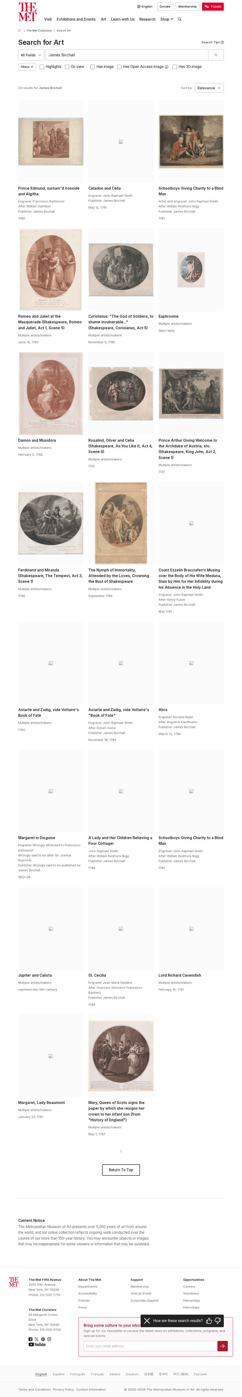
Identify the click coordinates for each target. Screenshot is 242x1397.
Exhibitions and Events (76, 19)
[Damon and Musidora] (50, 393)
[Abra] (191, 663)
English (41, 1374)
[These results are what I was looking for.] (209, 1321)
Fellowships (191, 1300)
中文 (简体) (180, 1374)
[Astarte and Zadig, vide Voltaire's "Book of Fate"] (121, 663)
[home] (20, 31)
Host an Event (141, 1293)
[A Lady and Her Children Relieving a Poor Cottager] (121, 791)
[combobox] (127, 54)
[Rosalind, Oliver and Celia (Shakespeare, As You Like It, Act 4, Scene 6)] (121, 393)
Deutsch (132, 1374)
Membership (187, 6)
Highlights (53, 66)
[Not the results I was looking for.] (217, 1321)
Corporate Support (145, 1300)
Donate (165, 6)
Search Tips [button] (211, 42)
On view (77, 66)
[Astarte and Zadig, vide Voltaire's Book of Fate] (50, 663)
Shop (164, 19)
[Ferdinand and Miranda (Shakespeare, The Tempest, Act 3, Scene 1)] (50, 523)
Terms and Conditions (34, 1389)
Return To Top (121, 1170)
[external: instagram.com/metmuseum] (49, 1339)
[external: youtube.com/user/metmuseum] (37, 1344)
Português (77, 1374)
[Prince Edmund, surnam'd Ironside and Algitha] (50, 141)
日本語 (148, 1374)
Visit (48, 19)
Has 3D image (190, 66)
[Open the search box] (180, 19)
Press (82, 1307)
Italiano (115, 1374)
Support (137, 1279)
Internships (191, 1307)
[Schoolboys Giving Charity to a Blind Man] (191, 141)
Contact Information (91, 1389)
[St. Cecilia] (121, 928)
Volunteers (191, 1293)
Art (103, 19)
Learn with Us (122, 19)
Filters (25, 67)
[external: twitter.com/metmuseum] (37, 1339)
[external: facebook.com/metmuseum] (30, 1339)
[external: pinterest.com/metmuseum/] (43, 1339)
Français (97, 1374)
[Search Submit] (216, 54)
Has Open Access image (143, 66)
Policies (84, 1300)
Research (147, 19)
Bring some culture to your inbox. (113, 1325)
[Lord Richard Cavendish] (191, 928)
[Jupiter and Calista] (50, 928)
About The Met (89, 1279)
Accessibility (87, 1293)
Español (59, 1374)
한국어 (163, 1374)
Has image (105, 66)
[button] (166, 66)
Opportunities (193, 1279)
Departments (87, 1286)
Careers (189, 1286)
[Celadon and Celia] (121, 141)
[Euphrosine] (191, 269)
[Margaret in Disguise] (50, 791)
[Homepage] (27, 12)
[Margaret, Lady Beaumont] (50, 1055)
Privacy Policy (63, 1389)
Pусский (200, 1374)
